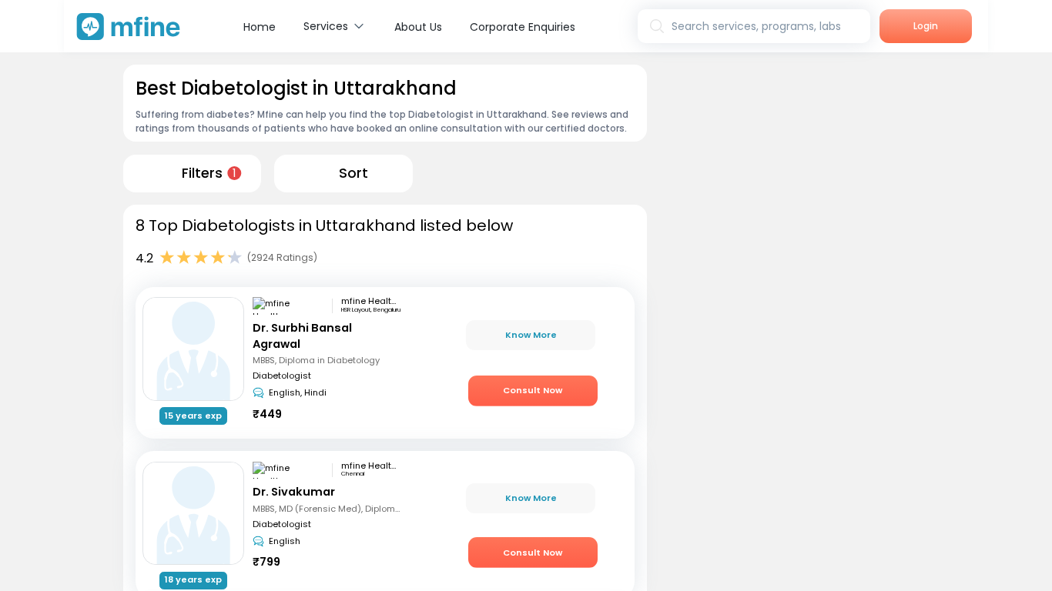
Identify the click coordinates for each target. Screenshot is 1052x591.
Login (925, 25)
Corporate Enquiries (522, 27)
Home (259, 27)
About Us (418, 27)
